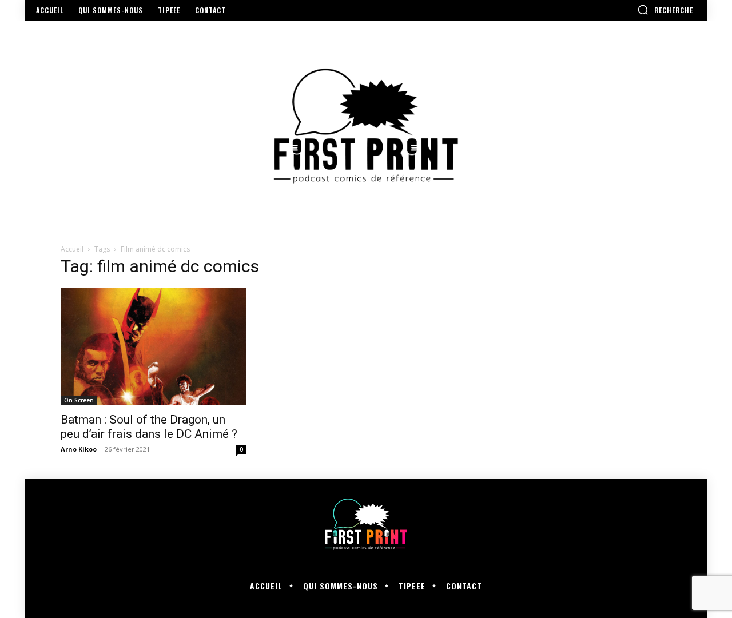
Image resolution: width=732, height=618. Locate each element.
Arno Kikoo (79, 449)
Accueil (72, 249)
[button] (665, 9)
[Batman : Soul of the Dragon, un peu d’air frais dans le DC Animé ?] (153, 346)
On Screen (79, 400)
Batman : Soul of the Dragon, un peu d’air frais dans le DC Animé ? (149, 427)
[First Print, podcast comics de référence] (366, 126)
